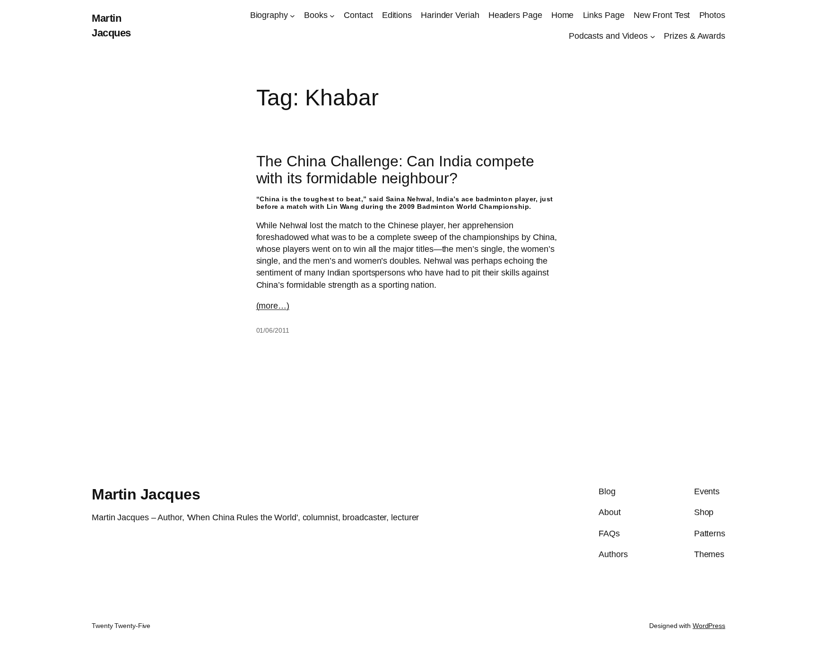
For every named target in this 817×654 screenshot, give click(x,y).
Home (562, 15)
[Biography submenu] (292, 15)
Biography (269, 15)
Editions (397, 15)
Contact (358, 15)
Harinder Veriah (450, 15)
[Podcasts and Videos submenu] (652, 36)
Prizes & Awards (694, 36)
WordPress (709, 625)
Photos (712, 15)
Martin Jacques (146, 494)
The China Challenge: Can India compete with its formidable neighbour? (395, 170)
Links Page (604, 15)
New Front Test (662, 15)
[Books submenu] (332, 15)
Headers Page (515, 15)
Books (316, 15)
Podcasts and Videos (608, 36)
